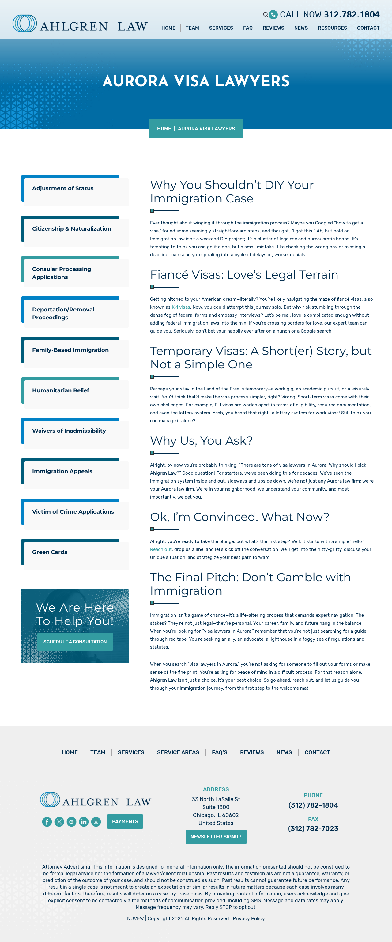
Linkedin (84, 822)
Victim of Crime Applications (73, 511)
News (301, 28)
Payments (125, 821)
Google (71, 822)
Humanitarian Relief (60, 390)
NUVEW (135, 918)
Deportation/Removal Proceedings (63, 313)
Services (221, 28)
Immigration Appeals (62, 471)
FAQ (248, 28)
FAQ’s (220, 752)
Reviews (273, 28)
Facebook (47, 822)
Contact (368, 28)
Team (192, 28)
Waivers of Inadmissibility (69, 431)
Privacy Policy (249, 918)
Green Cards (49, 552)
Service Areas (178, 752)
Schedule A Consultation (75, 642)
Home (168, 28)
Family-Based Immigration (70, 350)
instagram (96, 822)
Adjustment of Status (63, 188)
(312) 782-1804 (313, 805)
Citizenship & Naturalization (71, 228)
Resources (332, 28)
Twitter (59, 822)
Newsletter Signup (216, 837)
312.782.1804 (352, 12)
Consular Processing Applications (61, 273)
